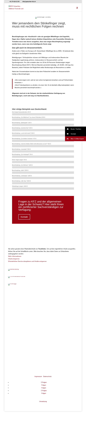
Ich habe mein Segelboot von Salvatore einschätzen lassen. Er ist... (32, 320)
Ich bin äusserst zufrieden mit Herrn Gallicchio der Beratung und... (31, 345)
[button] (75, 129)
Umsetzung (43, 401)
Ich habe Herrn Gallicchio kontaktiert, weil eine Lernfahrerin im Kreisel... (33, 339)
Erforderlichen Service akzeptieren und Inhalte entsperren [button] (27, 261)
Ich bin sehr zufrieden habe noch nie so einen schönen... (28, 333)
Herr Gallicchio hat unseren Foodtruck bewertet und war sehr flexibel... (33, 314)
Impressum (38, 376)
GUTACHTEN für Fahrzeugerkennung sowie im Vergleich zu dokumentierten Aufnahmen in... (40, 295)
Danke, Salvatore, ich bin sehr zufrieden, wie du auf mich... (29, 326)
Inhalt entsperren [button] (14, 259)
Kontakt (24, 217)
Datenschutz (47, 376)
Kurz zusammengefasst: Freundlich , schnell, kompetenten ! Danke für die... (35, 302)
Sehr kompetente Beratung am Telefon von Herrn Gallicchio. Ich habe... (33, 351)
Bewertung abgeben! (15, 357)
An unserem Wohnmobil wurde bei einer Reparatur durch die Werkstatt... (34, 308)
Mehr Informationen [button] (14, 256)
